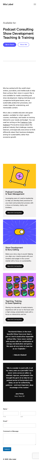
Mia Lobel (8, 4)
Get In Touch (9, 44)
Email (5, 421)
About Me (23, 44)
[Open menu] (35, 4)
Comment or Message (10, 431)
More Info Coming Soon (14, 213)
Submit (7, 449)
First (4, 416)
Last (21, 416)
